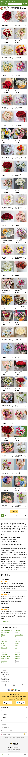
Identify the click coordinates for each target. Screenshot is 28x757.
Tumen (16, 645)
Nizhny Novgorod (5, 658)
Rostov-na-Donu (19, 634)
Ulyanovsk (17, 650)
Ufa (16, 647)
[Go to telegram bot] (14, 685)
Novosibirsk (4, 660)
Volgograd (17, 654)
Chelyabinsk (4, 639)
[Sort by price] (24, 4)
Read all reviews (5, 621)
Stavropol (17, 641)
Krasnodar (3, 652)
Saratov (17, 639)
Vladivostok (18, 652)
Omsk (2, 663)
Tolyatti (17, 643)
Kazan (2, 650)
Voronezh (17, 656)
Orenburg (17, 630)
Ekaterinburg (4, 641)
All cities (17, 660)
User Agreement (5, 727)
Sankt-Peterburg (5, 632)
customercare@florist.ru (7, 681)
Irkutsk (2, 643)
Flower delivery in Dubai (7, 731)
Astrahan (3, 634)
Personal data (4, 721)
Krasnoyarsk (4, 654)
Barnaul (3, 637)
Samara (17, 637)
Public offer (4, 724)
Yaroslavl (17, 658)
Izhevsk (3, 645)
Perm (16, 632)
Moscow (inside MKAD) (6, 630)
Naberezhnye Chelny (6, 656)
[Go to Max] (22, 685)
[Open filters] (26, 4)
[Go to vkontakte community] (5, 685)
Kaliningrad (4, 647)
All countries (18, 663)
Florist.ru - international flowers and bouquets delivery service (14, 749)
